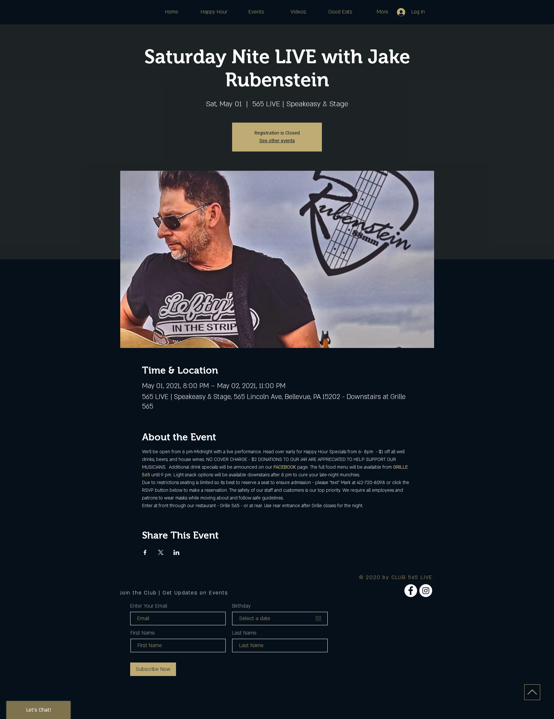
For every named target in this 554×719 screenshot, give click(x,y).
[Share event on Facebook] (145, 552)
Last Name (244, 633)
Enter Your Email (148, 606)
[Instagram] (425, 590)
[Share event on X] (161, 552)
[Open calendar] (318, 618)
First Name (142, 633)
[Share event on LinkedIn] (176, 552)
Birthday (241, 606)
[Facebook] (410, 590)
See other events (277, 141)
